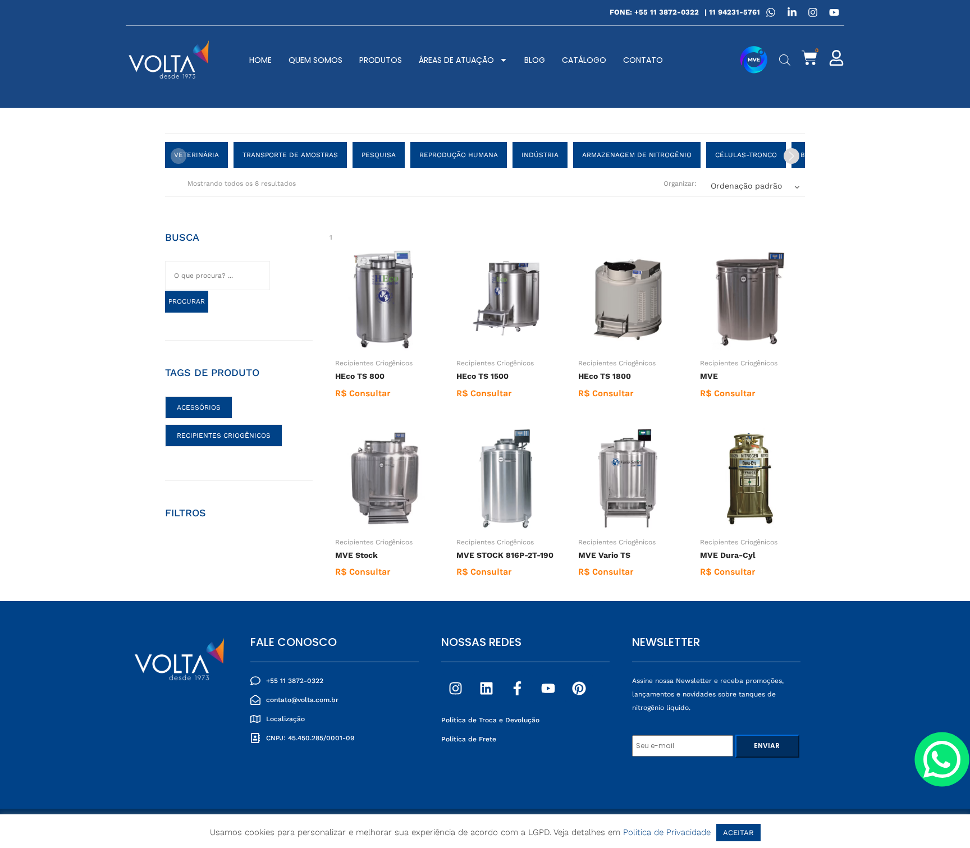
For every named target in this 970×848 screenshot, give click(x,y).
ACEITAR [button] (738, 832)
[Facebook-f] (517, 688)
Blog (534, 60)
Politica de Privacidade (667, 832)
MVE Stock (356, 555)
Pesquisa (379, 155)
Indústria (540, 155)
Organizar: (680, 183)
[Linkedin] (486, 688)
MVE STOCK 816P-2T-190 (504, 555)
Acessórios (199, 407)
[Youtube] (548, 688)
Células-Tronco (746, 155)
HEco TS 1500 (482, 376)
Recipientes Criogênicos (374, 363)
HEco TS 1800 (604, 376)
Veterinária (196, 155)
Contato (643, 60)
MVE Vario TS (604, 555)
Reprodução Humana (458, 155)
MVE (709, 376)
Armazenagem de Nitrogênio (637, 155)
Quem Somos (315, 60)
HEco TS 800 (360, 376)
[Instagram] (455, 688)
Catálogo (584, 60)
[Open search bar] (784, 60)
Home (260, 60)
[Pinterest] (579, 688)
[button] (791, 156)
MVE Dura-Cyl (728, 555)
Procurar (186, 301)
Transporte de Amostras (290, 155)
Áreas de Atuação (456, 60)
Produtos (380, 60)
